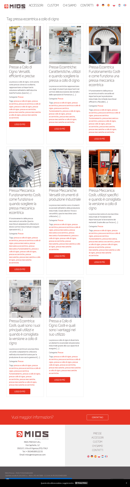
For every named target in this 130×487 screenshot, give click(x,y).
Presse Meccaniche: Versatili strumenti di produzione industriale (65, 195)
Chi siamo (69, 5)
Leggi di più (19, 124)
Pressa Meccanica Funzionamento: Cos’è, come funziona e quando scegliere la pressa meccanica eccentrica (25, 201)
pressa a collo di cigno (22, 101)
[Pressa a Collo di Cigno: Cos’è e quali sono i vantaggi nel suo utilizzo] (65, 317)
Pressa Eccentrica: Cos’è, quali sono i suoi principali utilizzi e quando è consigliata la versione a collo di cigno (24, 331)
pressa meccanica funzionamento (21, 247)
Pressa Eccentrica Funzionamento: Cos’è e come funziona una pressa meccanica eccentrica (104, 75)
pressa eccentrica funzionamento (59, 109)
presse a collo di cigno (23, 106)
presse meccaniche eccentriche (61, 122)
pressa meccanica (21, 243)
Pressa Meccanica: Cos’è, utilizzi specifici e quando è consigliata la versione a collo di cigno (105, 199)
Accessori (36, 5)
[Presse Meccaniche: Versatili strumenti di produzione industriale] (65, 186)
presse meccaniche (17, 112)
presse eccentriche (28, 109)
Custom (53, 5)
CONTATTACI (97, 417)
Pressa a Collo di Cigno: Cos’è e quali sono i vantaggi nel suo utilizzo (62, 327)
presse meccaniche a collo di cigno (62, 119)
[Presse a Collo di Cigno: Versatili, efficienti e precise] (25, 63)
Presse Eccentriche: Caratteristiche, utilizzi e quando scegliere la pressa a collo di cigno (65, 73)
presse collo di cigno (57, 113)
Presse (20, 97)
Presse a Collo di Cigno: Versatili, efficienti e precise (22, 71)
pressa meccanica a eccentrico (22, 244)
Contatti (86, 5)
